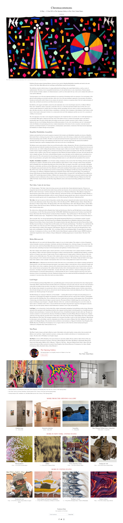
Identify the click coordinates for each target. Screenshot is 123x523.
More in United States (61, 469)
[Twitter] (61, 519)
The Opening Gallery (48, 350)
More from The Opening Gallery (61, 398)
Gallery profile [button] (44, 355)
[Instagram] (64, 519)
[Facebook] (59, 519)
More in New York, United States (61, 434)
